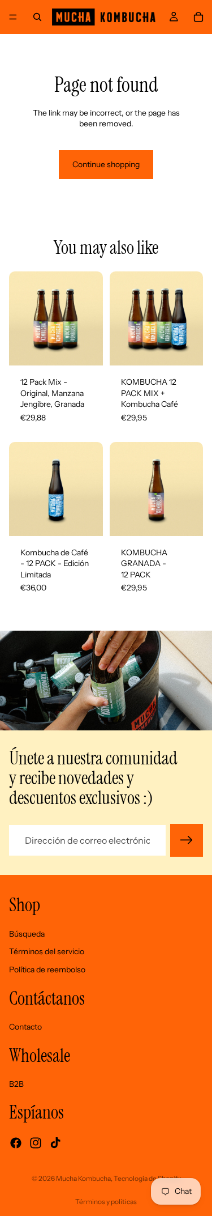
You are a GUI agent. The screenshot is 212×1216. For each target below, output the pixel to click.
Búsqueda (27, 934)
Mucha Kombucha (83, 1178)
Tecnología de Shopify (147, 1178)
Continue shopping (106, 164)
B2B (16, 1084)
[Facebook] (16, 1143)
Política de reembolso (47, 969)
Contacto (25, 1027)
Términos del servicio (46, 952)
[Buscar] (37, 17)
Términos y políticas (106, 1201)
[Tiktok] (55, 1143)
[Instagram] (35, 1143)
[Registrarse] (186, 840)
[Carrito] (198, 17)
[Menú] (13, 17)
